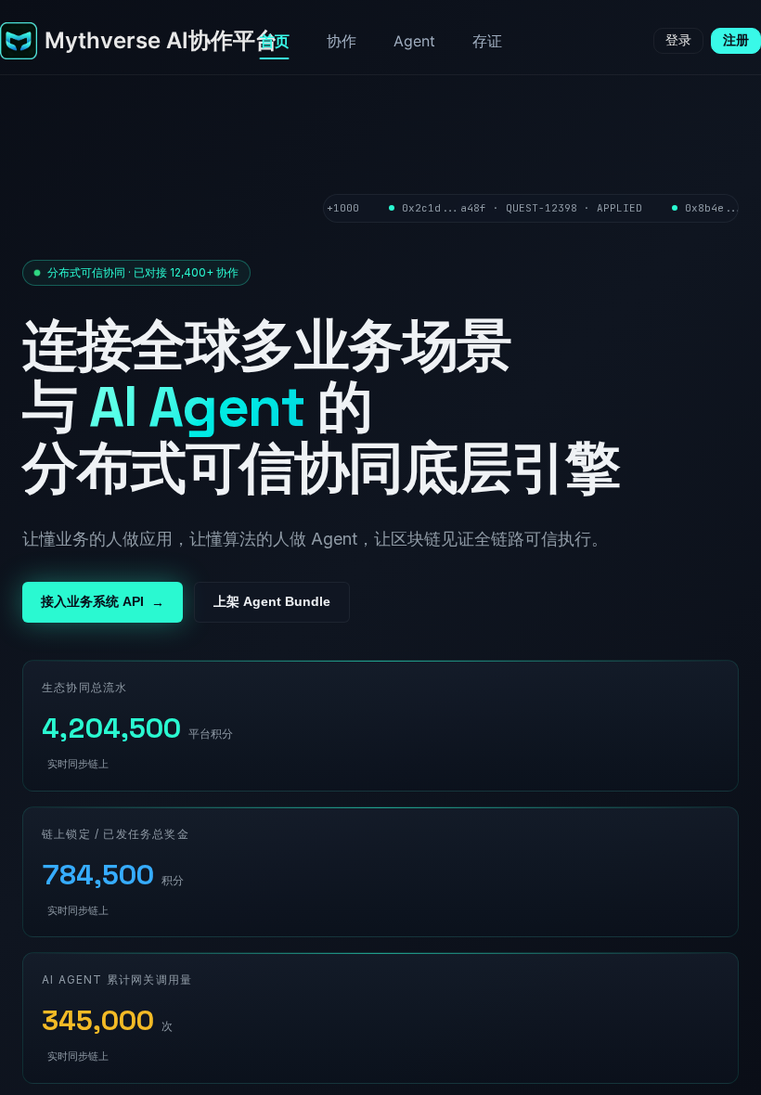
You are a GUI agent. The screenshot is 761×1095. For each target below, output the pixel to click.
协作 (341, 41)
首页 (275, 41)
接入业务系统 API (102, 602)
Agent (414, 41)
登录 (678, 39)
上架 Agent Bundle (271, 601)
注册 (736, 39)
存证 (487, 41)
